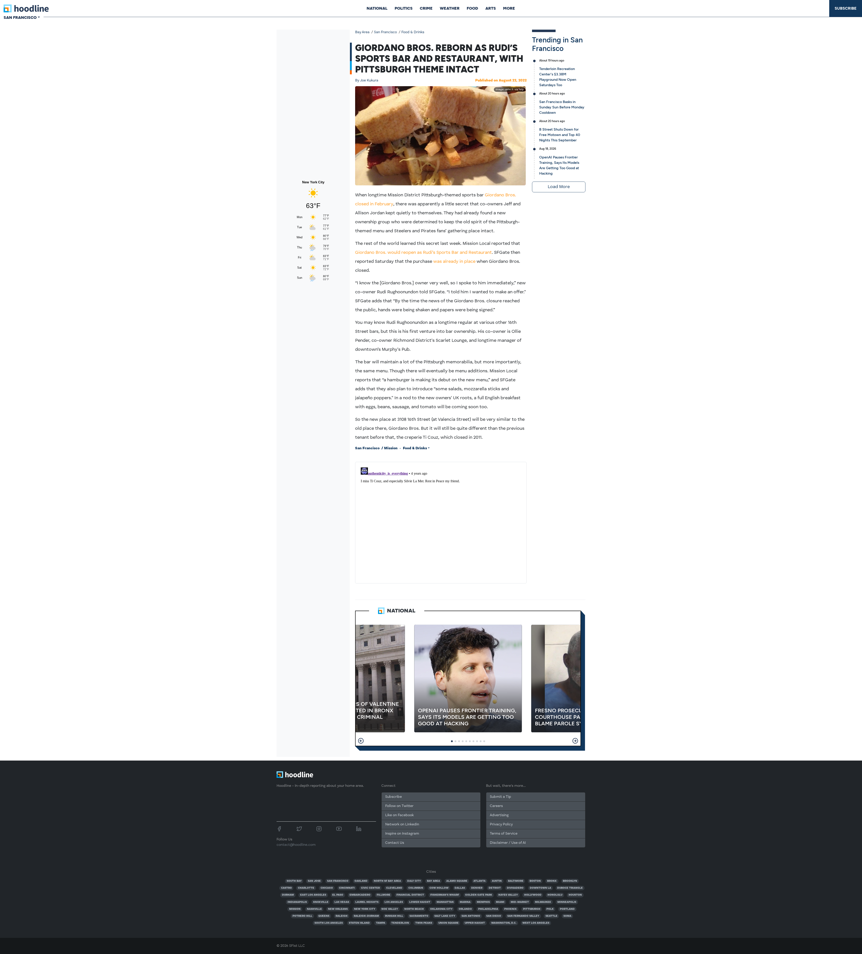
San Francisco (385, 32)
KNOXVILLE (320, 902)
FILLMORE (383, 895)
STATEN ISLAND (359, 923)
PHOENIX (510, 909)
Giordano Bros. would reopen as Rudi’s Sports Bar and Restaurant (423, 252)
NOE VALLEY (389, 909)
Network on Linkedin (402, 824)
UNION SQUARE (448, 923)
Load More (559, 187)
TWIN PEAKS (423, 923)
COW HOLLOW (439, 888)
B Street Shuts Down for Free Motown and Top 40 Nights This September (559, 134)
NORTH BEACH (414, 909)
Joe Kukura (366, 80)
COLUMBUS (415, 888)
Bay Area (362, 32)
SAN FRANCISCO (337, 881)
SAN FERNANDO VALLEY (523, 916)
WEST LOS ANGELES (535, 923)
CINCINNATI (347, 888)
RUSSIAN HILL (394, 916)
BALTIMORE (515, 881)
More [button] (509, 8)
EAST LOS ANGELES (313, 895)
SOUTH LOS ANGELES (328, 923)
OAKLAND (360, 881)
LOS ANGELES (394, 902)
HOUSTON (575, 895)
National (377, 8)
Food (472, 8)
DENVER (476, 888)
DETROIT (495, 888)
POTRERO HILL (302, 916)
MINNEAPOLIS (566, 902)
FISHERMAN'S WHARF (444, 895)
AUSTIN (497, 881)
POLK (550, 909)
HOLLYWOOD (532, 895)
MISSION (295, 909)
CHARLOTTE (306, 888)
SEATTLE (551, 916)
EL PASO (337, 895)
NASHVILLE (314, 909)
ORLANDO (465, 909)
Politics (404, 8)
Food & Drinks (412, 32)
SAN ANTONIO (471, 916)
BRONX (552, 881)
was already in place (454, 261)
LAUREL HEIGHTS (366, 902)
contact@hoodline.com (296, 845)
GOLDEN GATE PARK (478, 895)
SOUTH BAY (294, 881)
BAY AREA (433, 881)
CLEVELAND (394, 888)
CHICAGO (327, 888)
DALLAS (460, 888)
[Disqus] (441, 522)
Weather (450, 8)
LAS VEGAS (341, 902)
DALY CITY (414, 881)
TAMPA (380, 923)
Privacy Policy (501, 824)
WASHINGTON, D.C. (503, 923)
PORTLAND (567, 909)
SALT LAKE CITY (444, 916)
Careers (496, 806)
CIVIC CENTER (370, 888)
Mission (391, 448)
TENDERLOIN (400, 923)
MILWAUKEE (543, 902)
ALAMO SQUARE (456, 881)
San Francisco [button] (20, 17)
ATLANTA (479, 881)
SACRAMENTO (418, 916)
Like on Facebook (399, 815)
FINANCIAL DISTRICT (410, 895)
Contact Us (394, 843)
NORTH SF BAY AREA (387, 881)
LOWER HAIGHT (419, 902)
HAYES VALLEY (508, 895)
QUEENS (323, 916)
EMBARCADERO (360, 895)
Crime (426, 8)
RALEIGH (341, 916)
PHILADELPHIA (488, 909)
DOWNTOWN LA (540, 888)
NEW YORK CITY (364, 909)
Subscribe (846, 8)
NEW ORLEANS (338, 909)
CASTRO (286, 888)
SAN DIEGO (493, 916)
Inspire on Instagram (402, 834)
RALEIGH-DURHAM (366, 916)
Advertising (499, 815)
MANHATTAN (445, 902)
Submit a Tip (500, 797)
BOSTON (535, 881)
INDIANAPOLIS (297, 902)
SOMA (567, 916)
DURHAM (288, 895)
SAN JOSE (314, 881)
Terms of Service (503, 834)
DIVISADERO (515, 888)
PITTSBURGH (531, 909)
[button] (361, 741)
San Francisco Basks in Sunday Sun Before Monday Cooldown (561, 107)
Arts (490, 8)
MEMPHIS (483, 902)
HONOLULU (555, 895)
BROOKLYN (570, 881)
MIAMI (500, 902)
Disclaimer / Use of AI (508, 843)
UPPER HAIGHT (475, 923)
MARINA (465, 902)
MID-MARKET (520, 902)
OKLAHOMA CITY (441, 909)
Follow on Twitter (399, 806)
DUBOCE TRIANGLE (570, 888)
